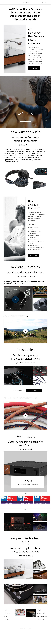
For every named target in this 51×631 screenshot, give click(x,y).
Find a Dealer (33, 255)
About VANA (6, 619)
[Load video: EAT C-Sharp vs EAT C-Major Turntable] (40, 599)
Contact (5, 616)
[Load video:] (25, 331)
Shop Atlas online (17, 390)
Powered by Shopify (28, 628)
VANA (23, 628)
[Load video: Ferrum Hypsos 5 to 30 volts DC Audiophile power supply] (40, 526)
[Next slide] (28, 493)
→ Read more (33, 68)
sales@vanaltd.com (42, 616)
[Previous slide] (22, 493)
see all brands (25, 120)
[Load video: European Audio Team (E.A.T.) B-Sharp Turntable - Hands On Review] (40, 589)
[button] (4, 2)
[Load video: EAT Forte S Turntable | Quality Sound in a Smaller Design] (18, 594)
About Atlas (34, 390)
